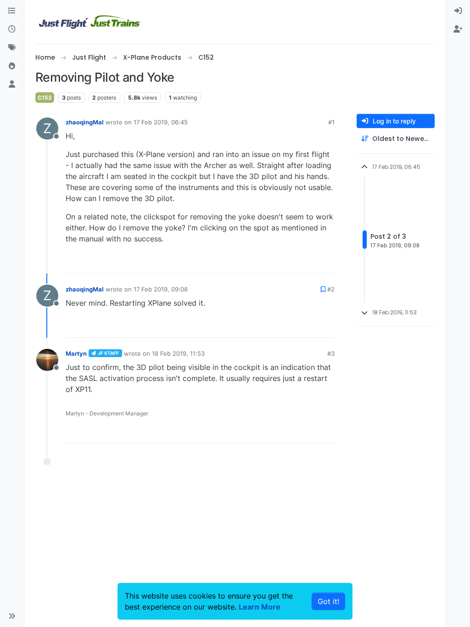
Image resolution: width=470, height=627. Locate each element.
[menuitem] (458, 11)
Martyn (76, 353)
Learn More (259, 606)
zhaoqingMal (85, 122)
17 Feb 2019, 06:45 (161, 122)
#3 (331, 353)
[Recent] (12, 29)
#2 (331, 289)
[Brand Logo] (90, 22)
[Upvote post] (310, 262)
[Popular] (12, 66)
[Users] (12, 84)
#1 (331, 122)
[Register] (458, 29)
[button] (12, 616)
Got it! (328, 601)
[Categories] (12, 11)
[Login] (458, 11)
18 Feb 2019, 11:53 (178, 353)
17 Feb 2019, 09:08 (161, 289)
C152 (45, 97)
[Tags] (12, 47)
